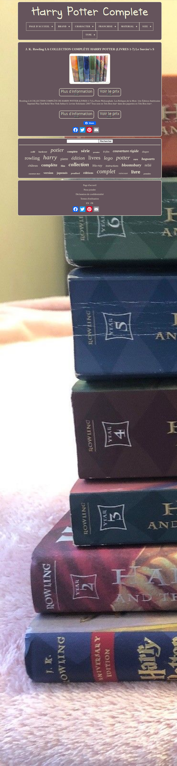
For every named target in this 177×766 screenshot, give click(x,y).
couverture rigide (126, 151)
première (147, 174)
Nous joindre (90, 189)
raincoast (123, 173)
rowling (32, 158)
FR (92, 203)
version (48, 173)
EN (87, 203)
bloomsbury (131, 165)
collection (79, 164)
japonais (62, 173)
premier (96, 152)
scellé (33, 152)
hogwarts (148, 159)
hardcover (43, 152)
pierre (64, 159)
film (63, 166)
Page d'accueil (89, 185)
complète (49, 165)
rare (135, 159)
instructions (112, 165)
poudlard (75, 173)
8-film (106, 151)
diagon (145, 151)
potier (57, 150)
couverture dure (34, 174)
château (33, 165)
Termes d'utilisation (90, 198)
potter (123, 157)
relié (148, 165)
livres (94, 158)
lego (108, 158)
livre (135, 172)
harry (50, 157)
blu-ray (97, 165)
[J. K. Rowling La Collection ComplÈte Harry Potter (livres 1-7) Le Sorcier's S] (89, 69)
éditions (88, 173)
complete (72, 151)
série (85, 150)
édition (78, 158)
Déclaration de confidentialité (90, 194)
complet (106, 171)
